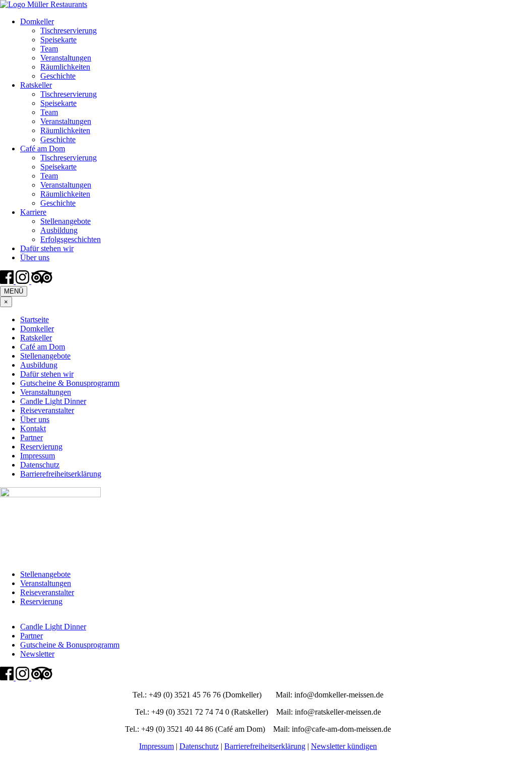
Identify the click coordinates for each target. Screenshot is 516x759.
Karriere (33, 212)
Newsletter (37, 654)
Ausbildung (59, 230)
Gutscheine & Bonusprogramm (69, 383)
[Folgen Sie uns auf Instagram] (23, 281)
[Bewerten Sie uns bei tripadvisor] (41, 281)
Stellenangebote (65, 221)
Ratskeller (36, 85)
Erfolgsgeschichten (70, 239)
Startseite (34, 319)
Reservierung (41, 446)
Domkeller (37, 21)
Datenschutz (39, 464)
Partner (31, 437)
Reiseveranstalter (47, 410)
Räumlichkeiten (65, 67)
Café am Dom (42, 148)
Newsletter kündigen (344, 746)
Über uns (34, 257)
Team (49, 48)
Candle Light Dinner (53, 401)
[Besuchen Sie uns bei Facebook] (8, 281)
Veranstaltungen (65, 57)
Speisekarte (58, 39)
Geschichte (58, 76)
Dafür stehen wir (47, 248)
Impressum (37, 455)
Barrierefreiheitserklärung (60, 474)
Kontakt (33, 428)
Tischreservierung (68, 30)
